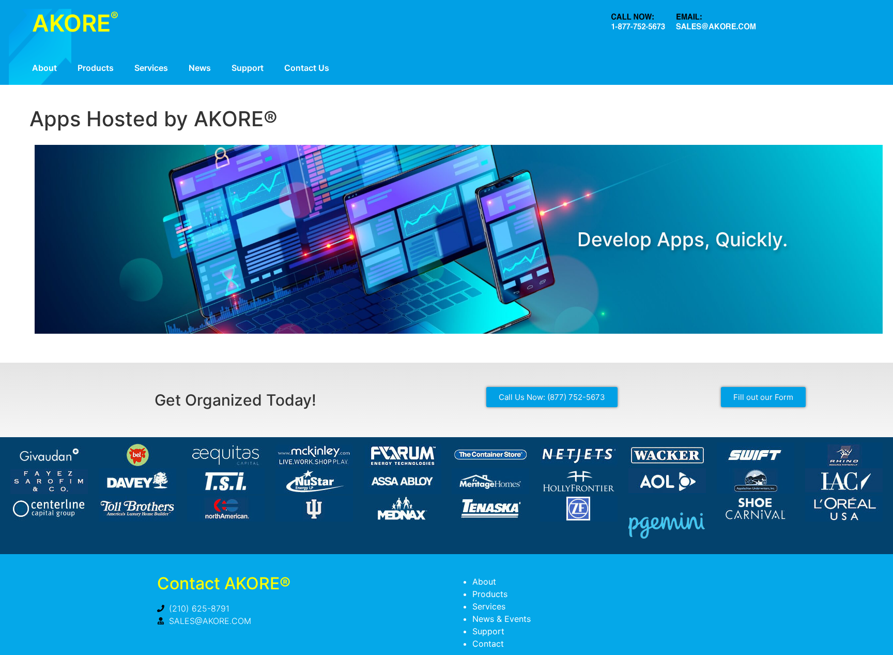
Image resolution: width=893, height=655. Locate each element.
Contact (488, 643)
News (200, 68)
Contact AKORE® (223, 583)
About (44, 68)
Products (96, 68)
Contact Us (306, 68)
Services (151, 68)
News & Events (501, 619)
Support (248, 68)
